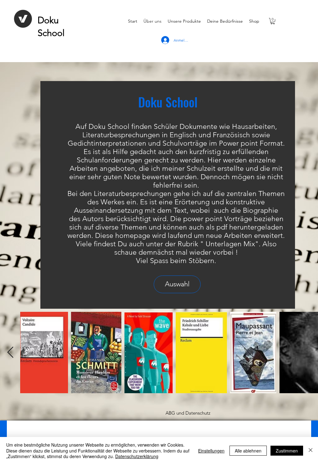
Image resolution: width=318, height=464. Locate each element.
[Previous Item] (10, 353)
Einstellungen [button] (211, 451)
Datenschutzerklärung (136, 456)
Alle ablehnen (248, 451)
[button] (272, 21)
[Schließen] (310, 450)
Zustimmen (287, 451)
